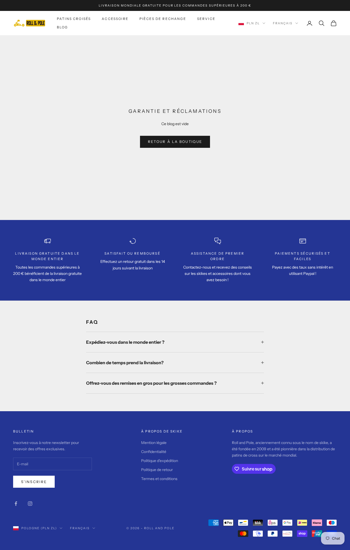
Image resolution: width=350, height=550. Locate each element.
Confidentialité (153, 451)
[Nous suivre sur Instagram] (30, 503)
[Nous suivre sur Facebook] (16, 503)
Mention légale (154, 442)
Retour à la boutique (175, 141)
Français (283, 23)
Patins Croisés (74, 19)
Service (206, 19)
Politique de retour (157, 469)
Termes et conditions (159, 478)
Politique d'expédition (159, 460)
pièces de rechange (162, 19)
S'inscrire (34, 482)
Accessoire (115, 19)
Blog (62, 27)
